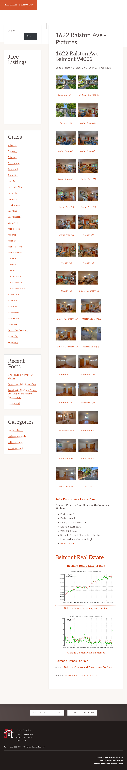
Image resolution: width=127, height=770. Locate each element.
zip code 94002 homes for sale (81, 675)
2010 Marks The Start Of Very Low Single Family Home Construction (22, 393)
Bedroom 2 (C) (66, 403)
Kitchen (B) (66, 263)
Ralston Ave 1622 (66, 95)
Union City (13, 336)
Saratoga (12, 324)
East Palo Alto (15, 187)
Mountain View (15, 253)
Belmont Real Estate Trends (86, 566)
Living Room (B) (66, 151)
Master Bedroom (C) (92, 319)
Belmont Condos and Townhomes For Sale (88, 667)
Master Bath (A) (91, 347)
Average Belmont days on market (86, 652)
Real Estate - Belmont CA (18, 5)
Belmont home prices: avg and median (86, 608)
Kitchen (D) (66, 291)
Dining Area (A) (88, 179)
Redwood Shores (16, 288)
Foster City (13, 193)
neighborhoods (15, 430)
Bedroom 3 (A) (88, 431)
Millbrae (12, 235)
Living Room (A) (88, 123)
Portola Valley (15, 276)
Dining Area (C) (88, 207)
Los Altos (12, 211)
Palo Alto (12, 270)
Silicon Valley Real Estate (111, 760)
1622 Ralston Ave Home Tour (75, 499)
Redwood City (15, 282)
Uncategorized (15, 448)
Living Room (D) (66, 179)
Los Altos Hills (14, 217)
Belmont (12, 151)
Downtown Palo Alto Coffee (22, 384)
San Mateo (13, 312)
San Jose (12, 306)
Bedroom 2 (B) (88, 375)
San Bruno (13, 294)
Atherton (12, 145)
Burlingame (14, 163)
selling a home (15, 442)
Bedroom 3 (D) (66, 486)
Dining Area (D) (66, 235)
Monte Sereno (15, 247)
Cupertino (13, 175)
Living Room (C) (88, 151)
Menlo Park (14, 229)
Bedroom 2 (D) (88, 403)
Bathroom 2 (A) (66, 431)
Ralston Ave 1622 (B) (89, 95)
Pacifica (12, 265)
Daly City (12, 181)
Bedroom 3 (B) (66, 458)
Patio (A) (88, 486)
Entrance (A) (66, 123)
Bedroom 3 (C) (88, 458)
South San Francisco (18, 330)
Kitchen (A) (88, 235)
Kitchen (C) (88, 263)
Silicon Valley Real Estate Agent (108, 764)
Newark (12, 259)
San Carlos (13, 300)
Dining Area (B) (66, 207)
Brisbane (12, 157)
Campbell (13, 169)
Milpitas (12, 241)
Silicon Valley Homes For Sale (109, 757)
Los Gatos (12, 223)
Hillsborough (14, 205)
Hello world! (14, 403)
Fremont (12, 199)
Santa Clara (13, 318)
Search (11, 31)
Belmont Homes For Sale (71, 661)
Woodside (13, 342)
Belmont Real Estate (79, 557)
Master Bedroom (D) (67, 347)
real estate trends (17, 436)
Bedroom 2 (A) (66, 375)
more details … (68, 543)
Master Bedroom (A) (89, 291)
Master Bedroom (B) (67, 319)
